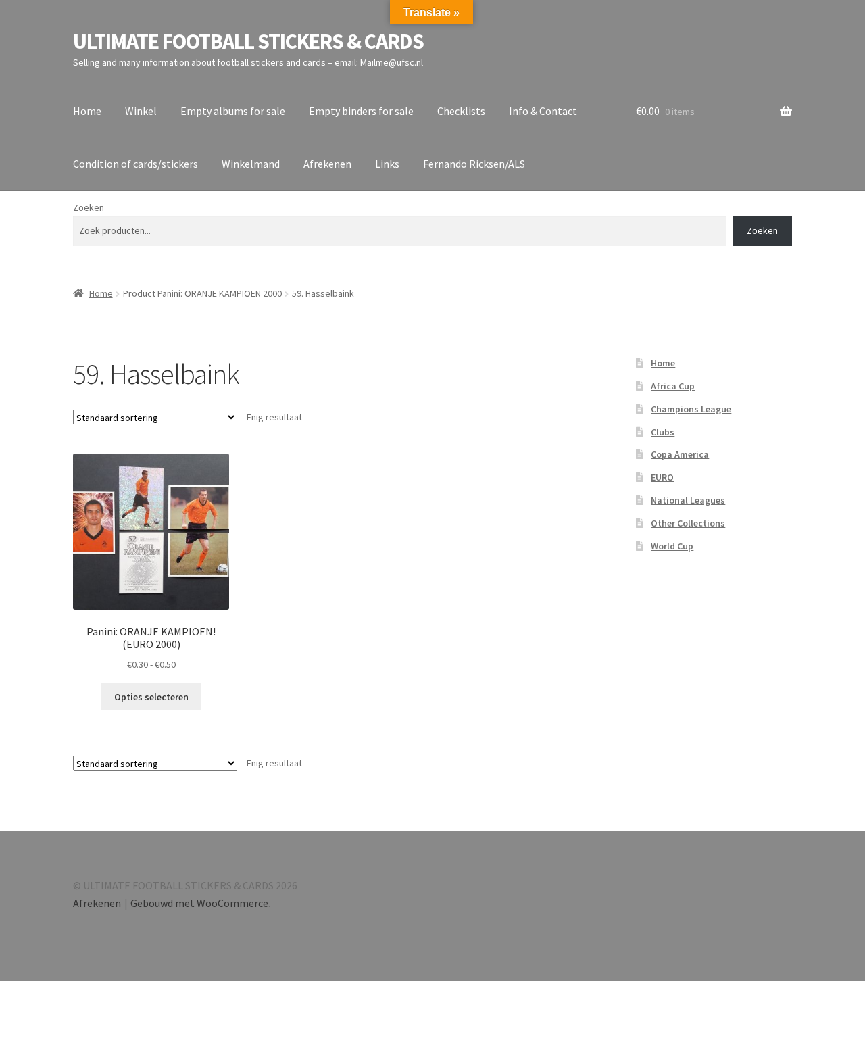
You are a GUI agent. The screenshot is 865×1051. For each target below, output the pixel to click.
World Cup (672, 546)
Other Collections (688, 523)
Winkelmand (251, 163)
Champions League (691, 409)
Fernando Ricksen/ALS (474, 163)
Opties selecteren (151, 697)
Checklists (461, 111)
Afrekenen (327, 163)
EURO (662, 477)
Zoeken (88, 207)
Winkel (141, 111)
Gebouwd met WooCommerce (199, 903)
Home (87, 111)
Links (387, 163)
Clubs (662, 432)
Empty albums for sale (232, 111)
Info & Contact (543, 111)
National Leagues (688, 500)
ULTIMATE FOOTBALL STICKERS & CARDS (248, 41)
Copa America (680, 454)
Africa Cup (673, 386)
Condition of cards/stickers (135, 163)
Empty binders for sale (361, 111)
